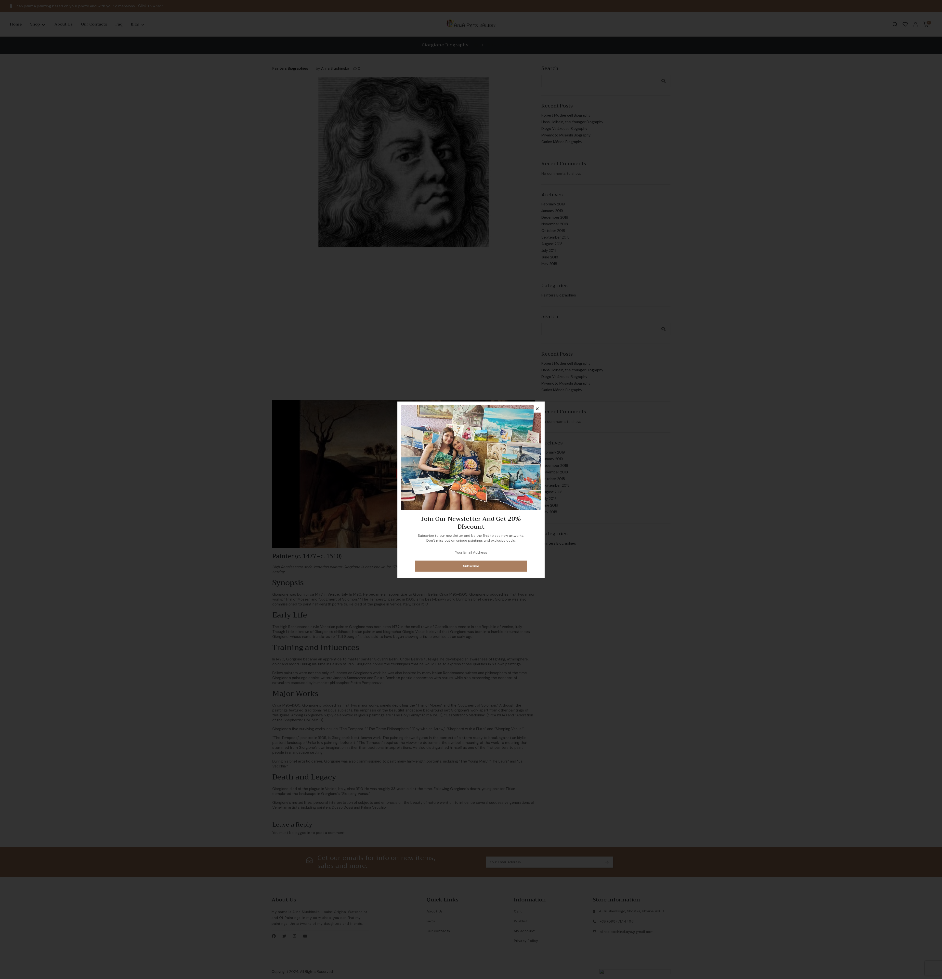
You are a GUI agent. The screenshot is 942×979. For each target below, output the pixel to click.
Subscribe (471, 566)
